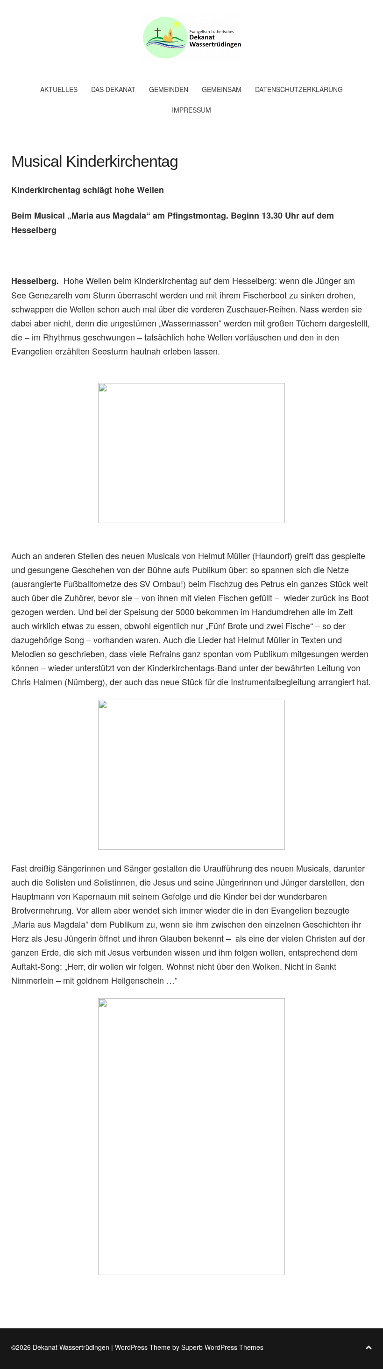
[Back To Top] (368, 1347)
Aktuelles (59, 89)
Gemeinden (168, 89)
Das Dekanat (113, 89)
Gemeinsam (221, 89)
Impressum (191, 109)
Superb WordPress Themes (222, 1347)
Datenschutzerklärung (299, 89)
